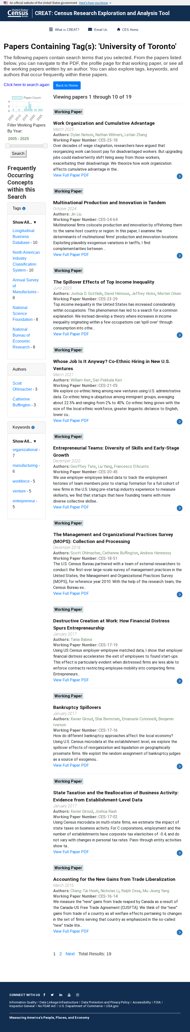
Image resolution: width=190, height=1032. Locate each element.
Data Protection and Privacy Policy (105, 1002)
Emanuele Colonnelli (139, 719)
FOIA (157, 1002)
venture (19, 491)
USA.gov (112, 1006)
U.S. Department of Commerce (81, 1006)
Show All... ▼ (25, 222)
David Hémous (116, 293)
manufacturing (25, 465)
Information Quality (22, 1002)
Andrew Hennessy (155, 553)
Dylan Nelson (82, 134)
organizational (25, 450)
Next (70, 953)
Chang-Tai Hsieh (84, 890)
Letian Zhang (135, 134)
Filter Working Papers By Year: (26, 128)
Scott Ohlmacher (85, 553)
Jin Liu (76, 214)
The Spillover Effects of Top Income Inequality (103, 282)
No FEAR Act (47, 1006)
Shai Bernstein (107, 719)
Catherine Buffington (120, 553)
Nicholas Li (109, 890)
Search (18, 153)
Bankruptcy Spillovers (77, 707)
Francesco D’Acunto (131, 466)
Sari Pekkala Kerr (107, 380)
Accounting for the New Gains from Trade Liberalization (114, 879)
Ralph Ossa (131, 890)
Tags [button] (27, 206)
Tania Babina (81, 639)
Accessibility (142, 1002)
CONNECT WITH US (24, 995)
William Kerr (81, 380)
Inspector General (22, 1006)
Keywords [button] (27, 425)
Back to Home (67, 85)
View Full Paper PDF (71, 175)
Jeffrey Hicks (143, 293)
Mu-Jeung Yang (155, 890)
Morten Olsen (169, 293)
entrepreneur (24, 501)
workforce (21, 481)
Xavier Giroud (82, 719)
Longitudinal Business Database (23, 237)
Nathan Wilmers (108, 134)
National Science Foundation (23, 314)
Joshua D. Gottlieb (86, 293)
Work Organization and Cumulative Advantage (104, 123)
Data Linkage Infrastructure (59, 1002)
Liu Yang (105, 466)
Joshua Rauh (106, 811)
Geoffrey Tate (83, 466)
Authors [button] (19, 369)
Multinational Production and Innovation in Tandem (109, 202)
